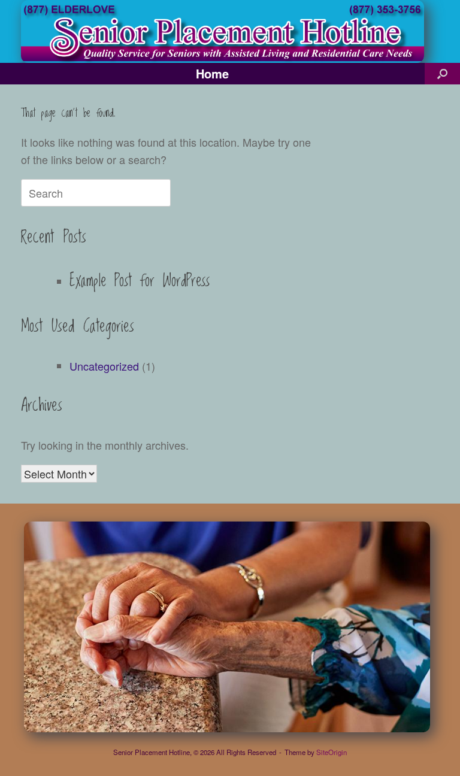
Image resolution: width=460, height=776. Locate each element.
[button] (442, 73)
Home (212, 73)
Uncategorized (104, 366)
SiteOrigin (331, 752)
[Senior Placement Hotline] (222, 31)
